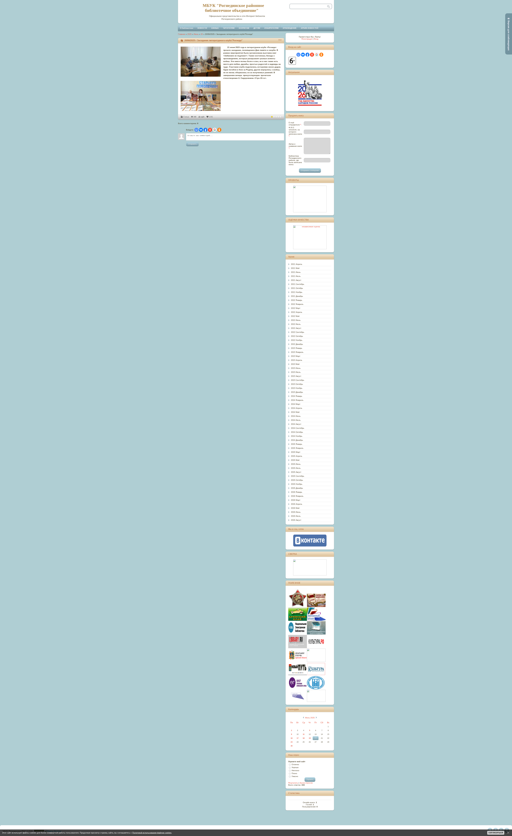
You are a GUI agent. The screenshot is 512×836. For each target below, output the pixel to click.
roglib (202, 117)
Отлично (295, 764)
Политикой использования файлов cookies (151, 833)
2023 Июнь (296, 368)
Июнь (196, 34)
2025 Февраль (297, 448)
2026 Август (296, 520)
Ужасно (295, 776)
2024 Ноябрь (296, 436)
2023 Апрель (296, 360)
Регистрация (306, 39)
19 (310, 738)
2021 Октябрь (297, 288)
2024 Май (295, 412)
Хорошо (295, 767)
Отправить (192, 144)
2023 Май (295, 364)
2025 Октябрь (297, 480)
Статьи (186, 117)
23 (292, 742)
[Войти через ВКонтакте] (201, 130)
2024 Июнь (296, 416)
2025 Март (295, 452)
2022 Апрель (296, 312)
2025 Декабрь (297, 488)
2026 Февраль (297, 496)
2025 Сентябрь (297, 476)
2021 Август (296, 280)
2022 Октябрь (297, 336)
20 (202, 34)
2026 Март (295, 500)
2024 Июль (296, 420)
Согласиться (496, 833)
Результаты (293, 783)
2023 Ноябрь (296, 388)
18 (304, 738)
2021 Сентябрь (297, 284)
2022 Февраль (297, 304)
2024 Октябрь (297, 432)
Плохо (294, 773)
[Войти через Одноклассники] (219, 130)
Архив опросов (306, 783)
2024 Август (296, 424)
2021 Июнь (296, 272)
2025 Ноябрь (296, 484)
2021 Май (295, 268)
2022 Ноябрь (296, 340)
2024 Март (295, 404)
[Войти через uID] (196, 130)
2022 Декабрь (297, 344)
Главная (181, 34)
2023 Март (295, 356)
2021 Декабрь (297, 296)
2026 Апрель (296, 504)
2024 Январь (296, 396)
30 (292, 746)
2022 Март (295, 308)
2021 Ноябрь (296, 292)
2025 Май (295, 460)
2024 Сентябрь (297, 428)
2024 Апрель (296, 408)
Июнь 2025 (310, 717)
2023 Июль (296, 372)
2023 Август (296, 376)
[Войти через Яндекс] (210, 130)
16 (292, 738)
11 (304, 734)
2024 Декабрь (297, 440)
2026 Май (295, 508)
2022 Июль (296, 324)
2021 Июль (296, 276)
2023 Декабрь (297, 392)
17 (298, 738)
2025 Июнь (296, 464)
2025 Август (296, 472)
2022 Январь (296, 300)
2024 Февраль (297, 400)
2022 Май (295, 316)
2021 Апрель (296, 264)
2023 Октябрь (297, 384)
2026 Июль (296, 516)
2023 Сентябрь (297, 380)
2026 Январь (296, 492)
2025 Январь (296, 444)
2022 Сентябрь (297, 332)
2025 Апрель (296, 456)
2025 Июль (296, 468)
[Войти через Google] (215, 130)
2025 (189, 34)
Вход (316, 39)
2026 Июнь (296, 512)
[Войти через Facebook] (205, 130)
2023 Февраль (297, 352)
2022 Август (296, 328)
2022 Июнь (296, 320)
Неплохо (295, 770)
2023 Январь (296, 348)
